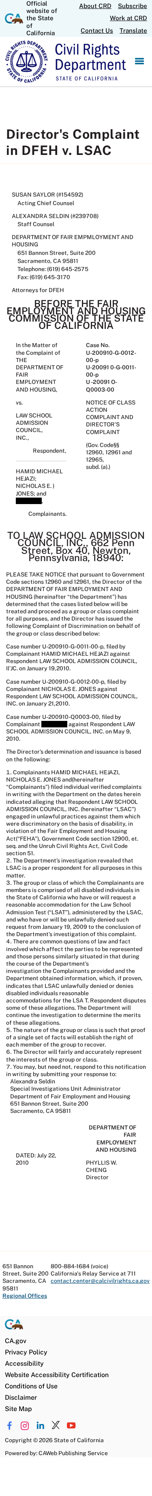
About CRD (95, 5)
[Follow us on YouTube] (71, 1425)
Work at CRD (128, 18)
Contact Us (97, 30)
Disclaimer (21, 1397)
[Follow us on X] (55, 1425)
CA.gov (15, 1341)
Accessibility (24, 1363)
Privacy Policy (26, 1352)
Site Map (18, 1409)
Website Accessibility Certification (57, 1375)
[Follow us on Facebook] (9, 1425)
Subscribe (132, 5)
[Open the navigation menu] (139, 62)
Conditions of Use (31, 1386)
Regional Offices (24, 1296)
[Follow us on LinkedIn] (40, 1425)
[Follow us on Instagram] (25, 1425)
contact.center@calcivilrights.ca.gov (100, 1281)
